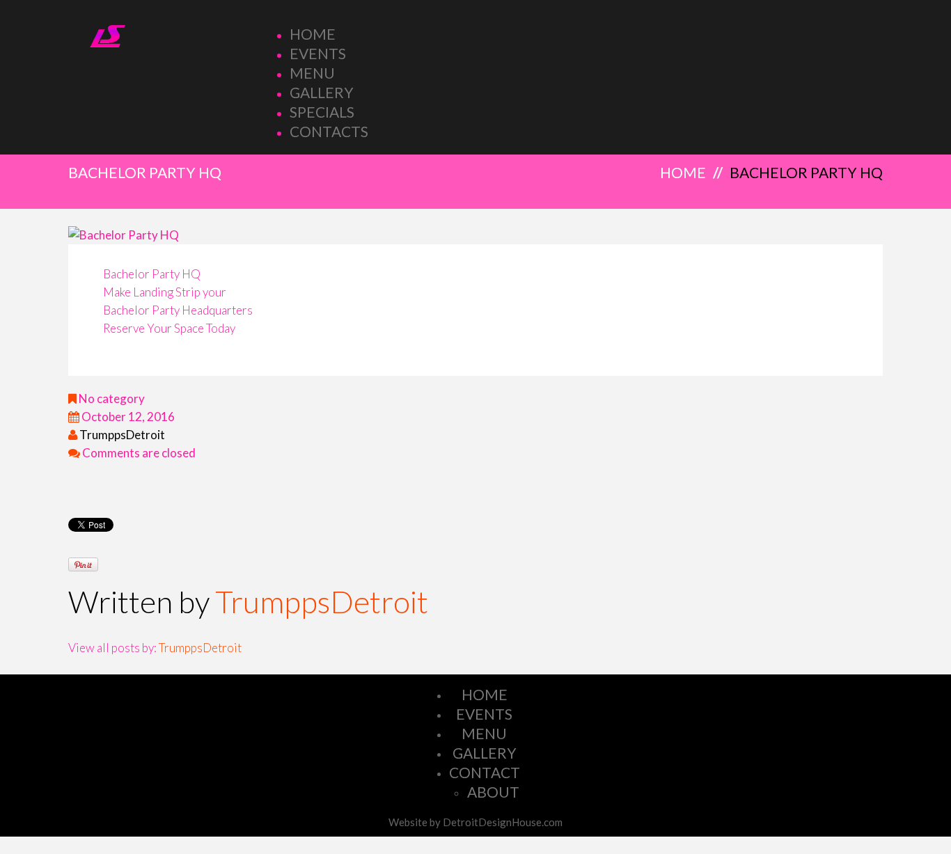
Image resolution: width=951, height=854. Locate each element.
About (493, 791)
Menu (312, 72)
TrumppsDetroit (122, 434)
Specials (322, 111)
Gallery (322, 92)
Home (313, 33)
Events (318, 53)
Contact (484, 772)
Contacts (329, 131)
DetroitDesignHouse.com (503, 822)
